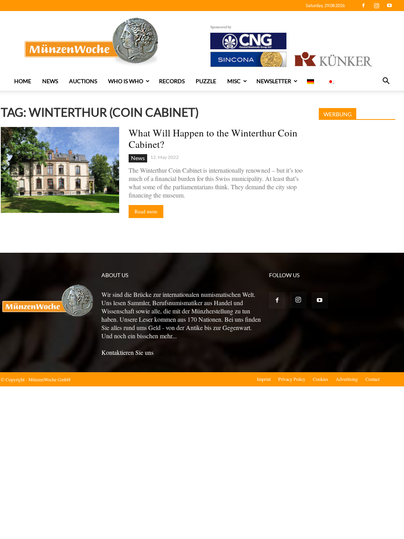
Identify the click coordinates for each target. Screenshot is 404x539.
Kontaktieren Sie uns (127, 352)
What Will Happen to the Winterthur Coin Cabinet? (213, 138)
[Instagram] (376, 5)
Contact (372, 379)
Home (22, 81)
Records (172, 81)
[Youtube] (389, 5)
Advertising (347, 379)
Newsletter (273, 81)
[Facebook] (363, 5)
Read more (146, 211)
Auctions (83, 81)
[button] (385, 81)
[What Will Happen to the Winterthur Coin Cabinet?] (60, 170)
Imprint (264, 379)
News (50, 81)
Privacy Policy (291, 379)
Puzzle (206, 81)
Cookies (320, 379)
